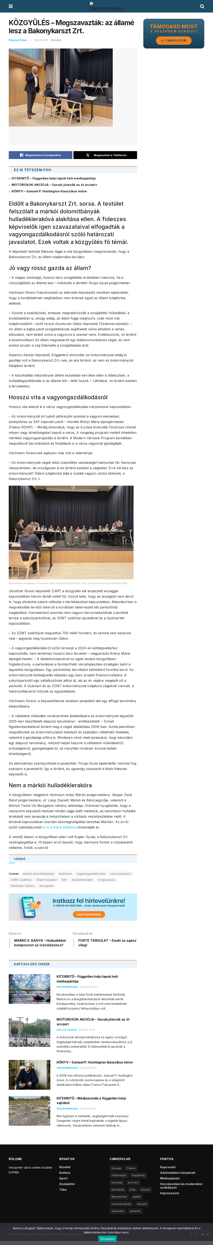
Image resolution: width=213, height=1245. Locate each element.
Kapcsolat (168, 1167)
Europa (116, 1168)
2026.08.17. (90, 1067)
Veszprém (47, 885)
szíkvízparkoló (120, 873)
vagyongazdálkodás (91, 873)
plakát (137, 1196)
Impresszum (169, 1193)
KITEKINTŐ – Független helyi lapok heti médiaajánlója (54, 178)
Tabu (63, 1189)
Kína (132, 1189)
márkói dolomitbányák (38, 873)
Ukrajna (142, 1204)
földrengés (119, 1175)
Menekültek (119, 1196)
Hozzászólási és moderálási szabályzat (181, 1185)
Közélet (56, 40)
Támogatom (175, 40)
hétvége (117, 1182)
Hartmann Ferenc (23, 885)
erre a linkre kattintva (59, 827)
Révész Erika (18, 40)
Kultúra (64, 1172)
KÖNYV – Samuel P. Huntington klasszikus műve (49, 191)
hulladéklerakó (82, 879)
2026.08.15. (90, 1108)
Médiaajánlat (170, 1178)
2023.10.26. (41, 40)
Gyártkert (65, 873)
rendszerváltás (121, 1204)
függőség (138, 1175)
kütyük (145, 1189)
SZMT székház (21, 879)
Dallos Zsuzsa (67, 1029)
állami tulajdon (47, 879)
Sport (63, 1178)
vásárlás (135, 1211)
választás (118, 1211)
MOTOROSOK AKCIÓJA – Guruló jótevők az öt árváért (54, 185)
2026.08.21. (88, 1029)
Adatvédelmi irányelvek (177, 1172)
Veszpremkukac (68, 986)
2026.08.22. (90, 986)
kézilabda (118, 1189)
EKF (64, 879)
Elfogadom (107, 1238)
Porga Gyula (106, 879)
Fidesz (131, 1168)
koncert (133, 1182)
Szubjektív (67, 1184)
